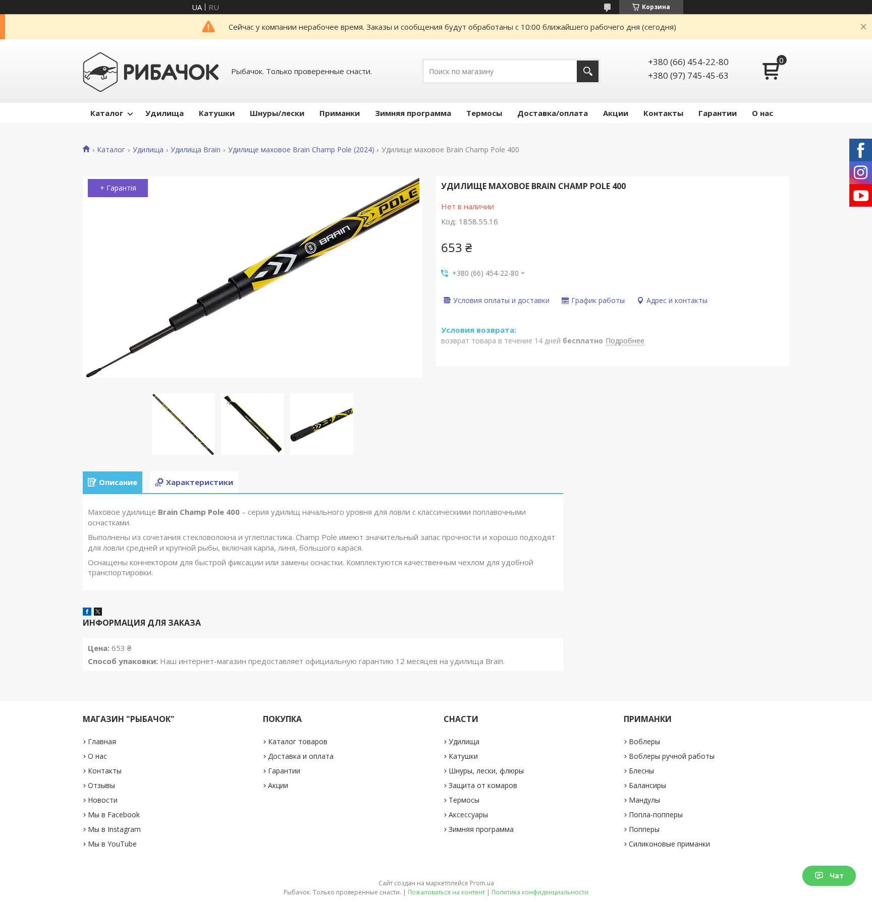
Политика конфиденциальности (540, 892)
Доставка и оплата (301, 756)
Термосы (484, 113)
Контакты (663, 113)
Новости (103, 800)
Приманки (339, 113)
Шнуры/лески (277, 113)
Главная (102, 741)
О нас (762, 113)
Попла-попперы (656, 814)
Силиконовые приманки (669, 844)
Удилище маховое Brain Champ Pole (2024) (301, 149)
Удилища (164, 113)
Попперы (644, 829)
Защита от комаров (483, 785)
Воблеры (644, 741)
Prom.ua (482, 883)
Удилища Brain (196, 149)
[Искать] (587, 71)
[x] (98, 613)
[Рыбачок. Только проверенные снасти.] (151, 71)
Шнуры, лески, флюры (486, 770)
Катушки (217, 113)
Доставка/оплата (552, 113)
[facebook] (87, 613)
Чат (837, 875)
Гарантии (717, 113)
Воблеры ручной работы (672, 756)
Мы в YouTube (112, 844)
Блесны (641, 770)
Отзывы (101, 785)
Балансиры (647, 785)
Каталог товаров (298, 741)
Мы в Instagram (114, 829)
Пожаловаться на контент (446, 892)
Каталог (106, 113)
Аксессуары (468, 814)
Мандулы (644, 800)
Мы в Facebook (114, 814)
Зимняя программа (413, 113)
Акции (615, 113)
